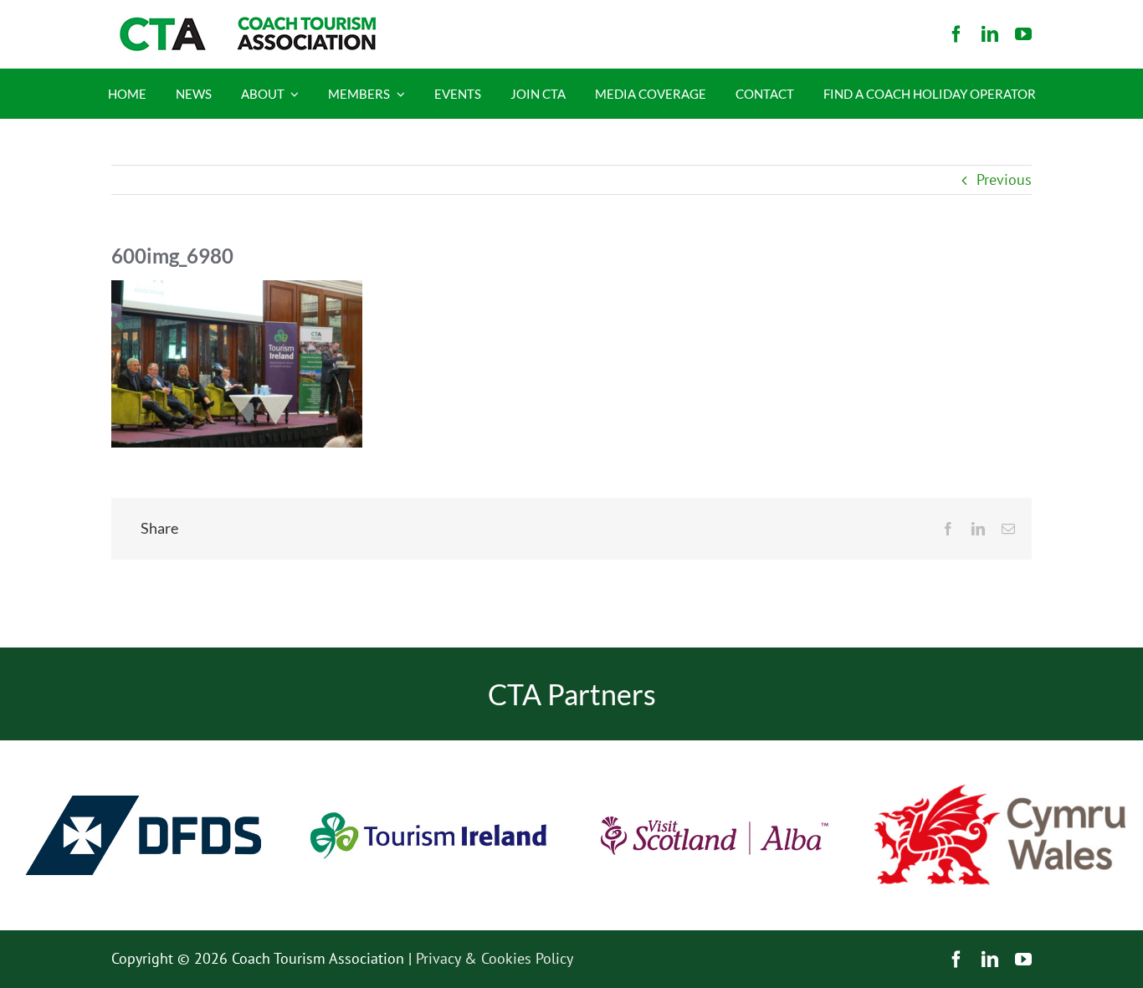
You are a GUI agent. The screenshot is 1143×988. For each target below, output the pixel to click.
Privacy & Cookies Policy (494, 958)
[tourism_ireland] (429, 747)
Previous (1004, 179)
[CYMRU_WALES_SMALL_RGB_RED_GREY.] (999, 791)
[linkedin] (990, 34)
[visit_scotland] (715, 747)
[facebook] (956, 34)
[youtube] (1023, 34)
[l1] (245, 23)
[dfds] (143, 747)
